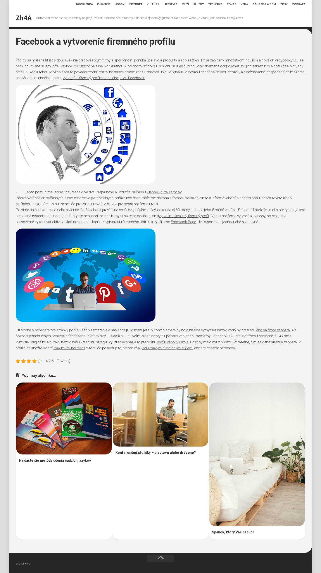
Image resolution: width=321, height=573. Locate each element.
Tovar (231, 4)
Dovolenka (84, 4)
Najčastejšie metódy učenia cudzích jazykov (55, 460)
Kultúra (153, 4)
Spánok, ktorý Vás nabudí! (233, 532)
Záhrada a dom (264, 4)
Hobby (119, 4)
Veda (244, 4)
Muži (185, 4)
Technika (215, 4)
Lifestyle (170, 4)
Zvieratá (298, 4)
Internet (135, 4)
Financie (103, 4)
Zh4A (24, 18)
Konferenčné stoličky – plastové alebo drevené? (156, 453)
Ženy (284, 4)
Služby (198, 4)
